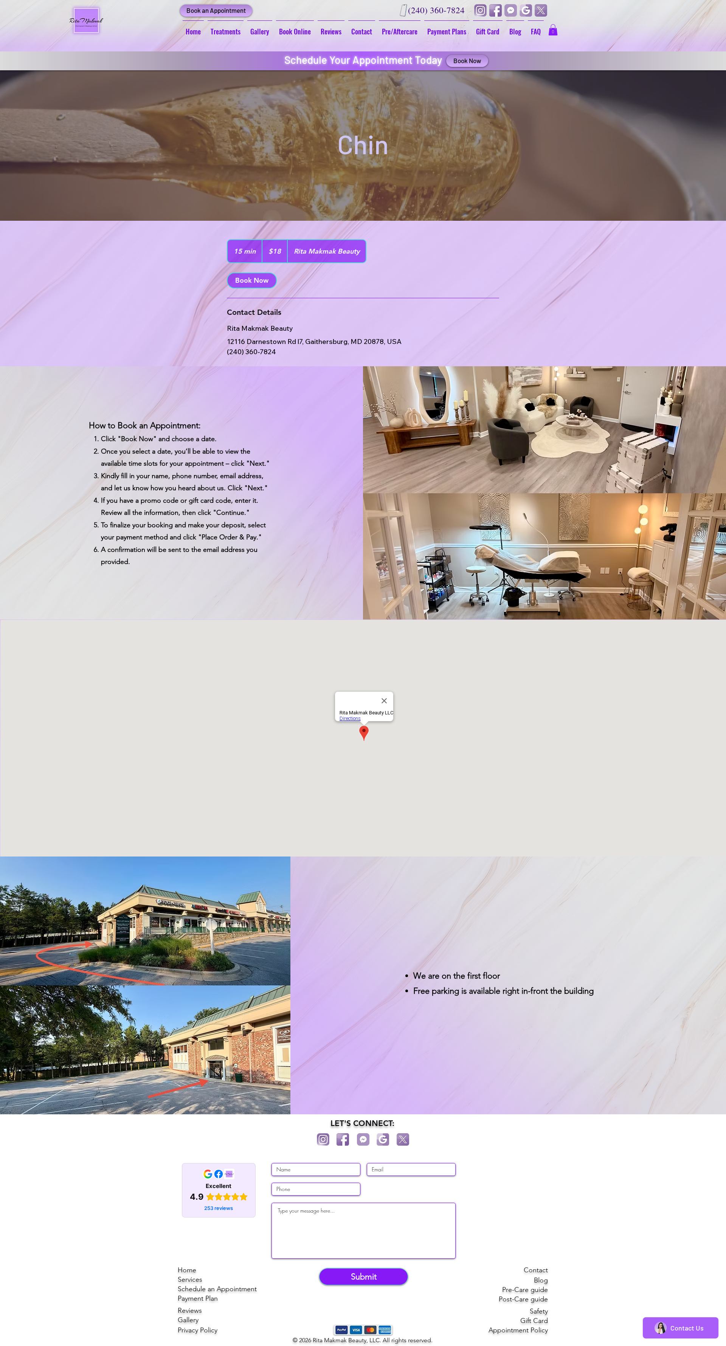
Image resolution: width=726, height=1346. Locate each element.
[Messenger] (510, 10)
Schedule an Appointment (217, 1289)
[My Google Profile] (525, 10)
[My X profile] (540, 10)
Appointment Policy (518, 1330)
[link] (252, 280)
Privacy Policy (197, 1330)
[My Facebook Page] (495, 10)
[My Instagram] (480, 10)
